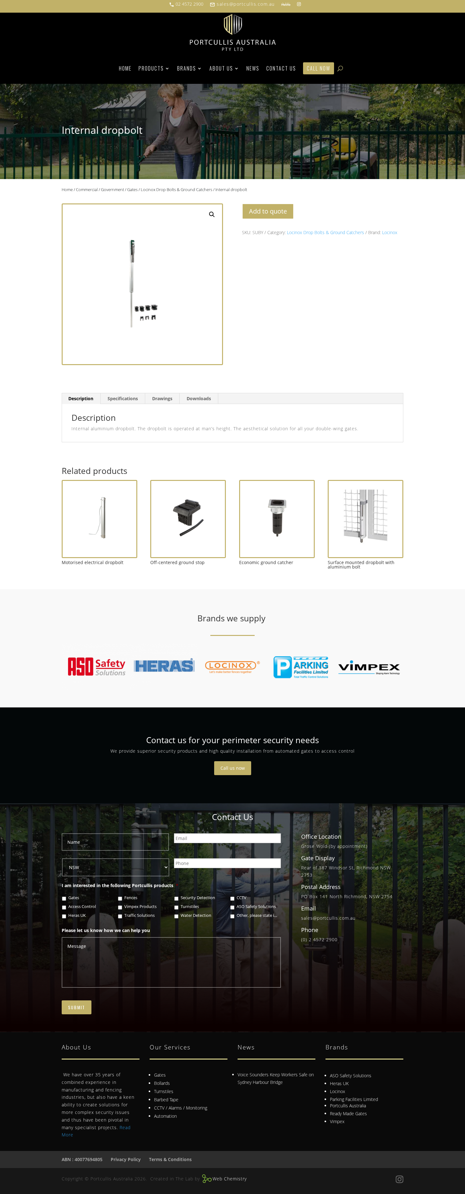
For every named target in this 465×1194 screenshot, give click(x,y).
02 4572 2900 (186, 4)
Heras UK (77, 915)
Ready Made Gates (348, 1113)
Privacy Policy (126, 1159)
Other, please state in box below (258, 915)
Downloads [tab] (199, 398)
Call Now (318, 68)
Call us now (232, 768)
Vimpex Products (140, 906)
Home (125, 68)
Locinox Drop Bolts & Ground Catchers (176, 189)
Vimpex (337, 1121)
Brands (186, 68)
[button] (212, 214)
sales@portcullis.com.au (242, 4)
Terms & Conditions (170, 1159)
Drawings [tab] (162, 398)
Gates (132, 189)
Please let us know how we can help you (106, 930)
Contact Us (281, 68)
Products (151, 68)
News (252, 68)
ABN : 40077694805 (82, 1159)
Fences (130, 897)
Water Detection (196, 915)
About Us (221, 68)
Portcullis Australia (348, 1106)
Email (308, 908)
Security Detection (198, 897)
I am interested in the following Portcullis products (120, 885)
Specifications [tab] (123, 398)
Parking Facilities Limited (354, 1099)
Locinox (389, 232)
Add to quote (268, 211)
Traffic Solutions (139, 915)
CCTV (241, 897)
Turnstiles (190, 906)
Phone (309, 930)
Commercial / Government (100, 189)
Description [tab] (80, 398)
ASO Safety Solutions (256, 906)
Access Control (82, 906)
